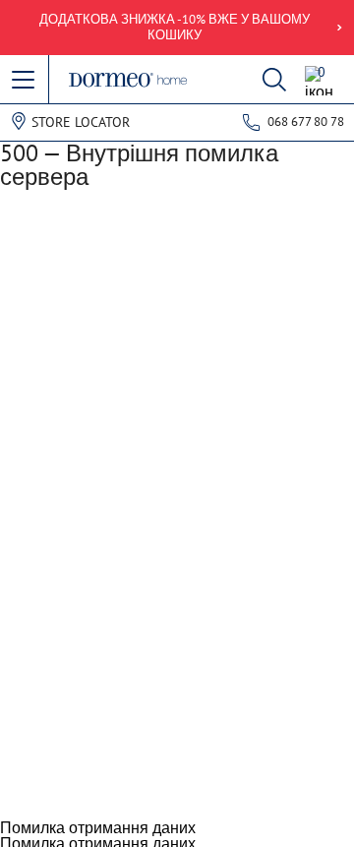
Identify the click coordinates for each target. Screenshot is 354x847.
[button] (24, 80)
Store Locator (80, 122)
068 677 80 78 (305, 121)
